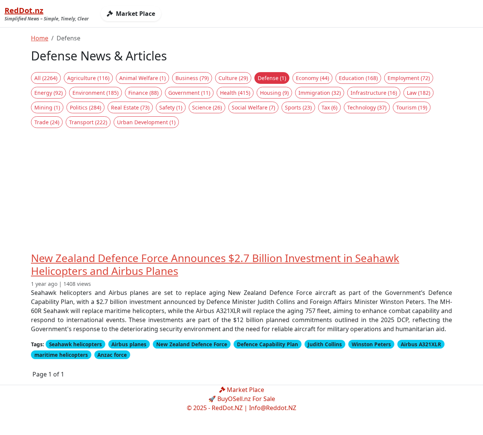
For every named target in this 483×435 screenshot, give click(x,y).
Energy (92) (48, 92)
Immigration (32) (319, 92)
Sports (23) (298, 107)
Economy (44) (312, 78)
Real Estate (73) (130, 107)
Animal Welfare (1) (142, 78)
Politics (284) (85, 107)
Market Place (134, 13)
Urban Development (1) (146, 122)
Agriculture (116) (88, 78)
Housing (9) (274, 92)
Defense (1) (272, 78)
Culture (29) (233, 78)
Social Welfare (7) (253, 107)
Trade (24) (46, 122)
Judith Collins (325, 344)
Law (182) (418, 92)
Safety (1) (170, 107)
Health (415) (235, 92)
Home (39, 38)
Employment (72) (409, 78)
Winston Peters (371, 344)
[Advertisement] (241, 190)
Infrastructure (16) (374, 92)
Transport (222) (88, 122)
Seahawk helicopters (75, 344)
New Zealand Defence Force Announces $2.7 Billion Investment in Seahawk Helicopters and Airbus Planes (215, 264)
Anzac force (112, 354)
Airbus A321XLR (421, 344)
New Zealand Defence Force (191, 344)
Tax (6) (329, 107)
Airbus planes (128, 344)
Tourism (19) (411, 107)
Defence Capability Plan (267, 344)
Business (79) (192, 78)
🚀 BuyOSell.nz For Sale (241, 399)
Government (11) (189, 92)
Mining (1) (47, 107)
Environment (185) (95, 92)
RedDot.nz (24, 10)
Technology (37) (366, 107)
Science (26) (207, 107)
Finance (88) (143, 92)
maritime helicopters (61, 354)
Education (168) (358, 78)
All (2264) (45, 78)
